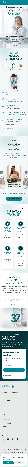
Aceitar (8, 462)
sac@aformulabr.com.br (8, 430)
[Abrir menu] (25, 2)
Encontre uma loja (6, 423)
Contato (4, 426)
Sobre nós (4, 404)
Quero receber (14, 370)
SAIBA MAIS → (14, 304)
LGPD (3, 414)
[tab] (12, 66)
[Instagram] (3, 439)
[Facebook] (8, 439)
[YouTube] (12, 439)
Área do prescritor (6, 411)
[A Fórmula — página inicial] (6, 2)
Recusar (19, 462)
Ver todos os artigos (14, 198)
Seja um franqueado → (7, 396)
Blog (3, 407)
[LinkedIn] (17, 439)
